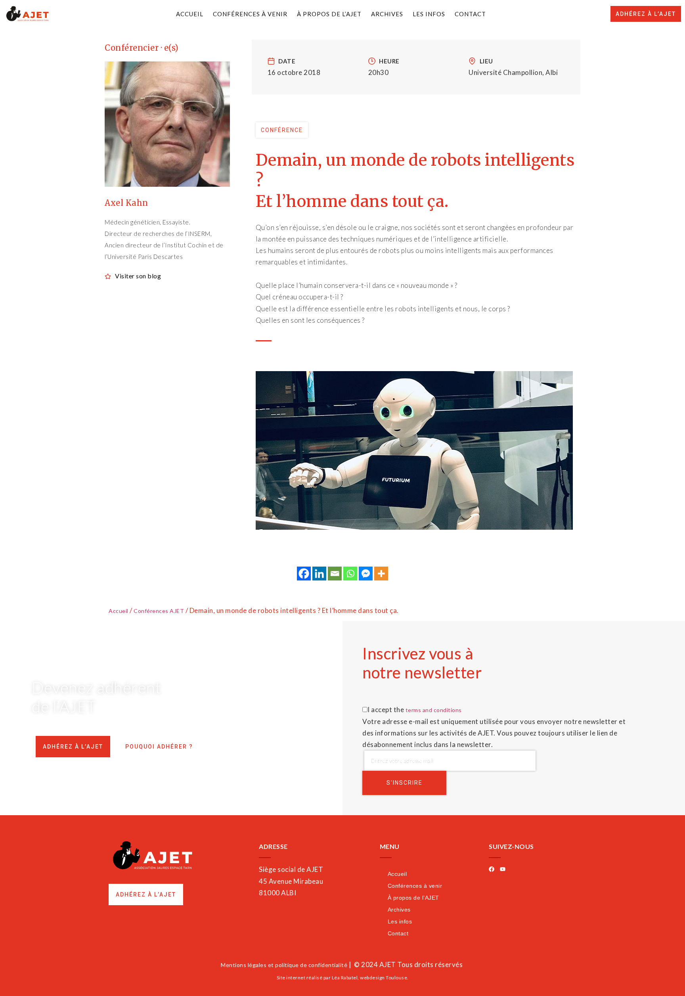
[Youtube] (502, 869)
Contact (470, 13)
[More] (381, 573)
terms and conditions (434, 710)
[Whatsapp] (350, 573)
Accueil (189, 13)
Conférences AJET (159, 610)
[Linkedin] (319, 573)
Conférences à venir (250, 13)
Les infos (429, 13)
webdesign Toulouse (383, 978)
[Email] (335, 573)
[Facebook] (304, 573)
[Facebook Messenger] (366, 573)
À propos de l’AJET (329, 13)
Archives (387, 13)
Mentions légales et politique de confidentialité (284, 965)
